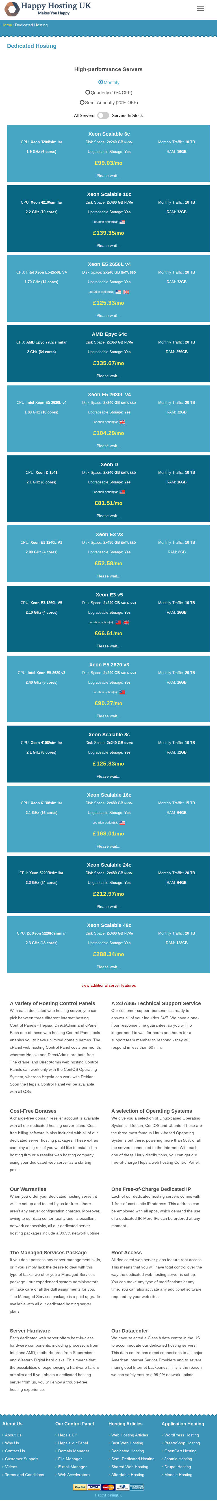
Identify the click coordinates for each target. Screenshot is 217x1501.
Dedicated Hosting (127, 1451)
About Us (13, 1435)
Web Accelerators (74, 1474)
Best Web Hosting (127, 1443)
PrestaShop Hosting (182, 1443)
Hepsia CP (67, 1435)
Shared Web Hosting (129, 1466)
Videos (11, 1466)
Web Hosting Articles (129, 1435)
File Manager (70, 1459)
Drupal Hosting (177, 1466)
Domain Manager (73, 1451)
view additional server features (108, 985)
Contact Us (15, 1451)
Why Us (12, 1443)
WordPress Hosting (181, 1435)
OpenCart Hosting (180, 1451)
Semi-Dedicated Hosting (133, 1459)
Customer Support (21, 1459)
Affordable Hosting (127, 1474)
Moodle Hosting (178, 1474)
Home (6, 25)
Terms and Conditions (24, 1474)
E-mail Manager (72, 1466)
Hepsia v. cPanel (73, 1443)
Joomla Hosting (178, 1459)
